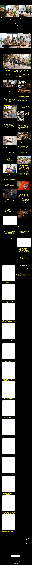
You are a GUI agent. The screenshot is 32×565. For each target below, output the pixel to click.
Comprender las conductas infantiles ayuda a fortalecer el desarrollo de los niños (24, 250)
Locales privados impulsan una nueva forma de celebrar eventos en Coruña (24, 221)
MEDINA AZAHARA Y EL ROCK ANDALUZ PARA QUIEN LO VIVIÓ (10, 228)
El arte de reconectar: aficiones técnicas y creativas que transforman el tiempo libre (16, 22)
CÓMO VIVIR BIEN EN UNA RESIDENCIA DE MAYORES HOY (9, 121)
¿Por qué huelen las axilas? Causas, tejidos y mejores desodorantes (24, 142)
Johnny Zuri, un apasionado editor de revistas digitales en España (3, 21)
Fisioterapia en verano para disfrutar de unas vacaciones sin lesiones (10, 175)
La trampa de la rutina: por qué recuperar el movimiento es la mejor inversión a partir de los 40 (28, 22)
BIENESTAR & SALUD (12, 123)
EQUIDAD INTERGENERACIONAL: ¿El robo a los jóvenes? (27, 115)
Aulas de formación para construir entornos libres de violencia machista (9, 200)
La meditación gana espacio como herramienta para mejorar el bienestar (23, 194)
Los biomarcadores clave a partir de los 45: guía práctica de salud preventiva (22, 21)
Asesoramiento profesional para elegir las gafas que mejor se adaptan (10, 148)
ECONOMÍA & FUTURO (24, 121)
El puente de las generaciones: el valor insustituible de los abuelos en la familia (9, 21)
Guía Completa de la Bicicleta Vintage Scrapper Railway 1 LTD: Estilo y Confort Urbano (24, 167)
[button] (20, 556)
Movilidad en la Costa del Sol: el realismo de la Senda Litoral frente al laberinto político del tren (23, 275)
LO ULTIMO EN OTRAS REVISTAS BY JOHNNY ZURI (22, 267)
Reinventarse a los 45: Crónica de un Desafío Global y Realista (9, 90)
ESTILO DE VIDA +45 (20, 72)
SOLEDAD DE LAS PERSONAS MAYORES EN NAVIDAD (24, 96)
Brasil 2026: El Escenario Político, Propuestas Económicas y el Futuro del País (22, 271)
